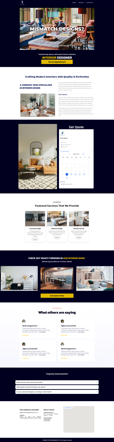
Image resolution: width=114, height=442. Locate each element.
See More (35, 239)
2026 (78, 154)
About (74, 2)
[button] (66, 145)
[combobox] (76, 151)
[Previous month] (69, 154)
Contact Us (89, 2)
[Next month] (83, 154)
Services (81, 2)
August (74, 154)
